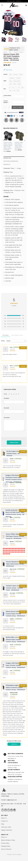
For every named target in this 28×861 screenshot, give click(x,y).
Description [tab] (7, 158)
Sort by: (5, 340)
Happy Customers (6, 830)
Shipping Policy (5, 846)
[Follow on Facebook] (2, 810)
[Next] (24, 23)
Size (5, 88)
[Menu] (2, 4)
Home (5, 52)
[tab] (14, 164)
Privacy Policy (5, 843)
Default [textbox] (8, 340)
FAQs (2, 824)
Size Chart (9, 70)
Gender (5, 74)
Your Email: (6, 408)
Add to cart (17, 107)
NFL (10, 52)
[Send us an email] (11, 810)
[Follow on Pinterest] (14, 810)
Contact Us (18, 1)
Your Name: (6, 398)
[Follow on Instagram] (5, 810)
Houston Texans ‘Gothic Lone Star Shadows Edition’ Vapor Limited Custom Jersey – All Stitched (8, 146)
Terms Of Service (6, 849)
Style (5, 80)
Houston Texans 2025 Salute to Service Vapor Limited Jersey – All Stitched (19, 145)
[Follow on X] (8, 810)
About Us (4, 818)
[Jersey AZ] (14, 5)
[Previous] (3, 23)
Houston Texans (18, 52)
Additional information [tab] (11, 161)
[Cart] (26, 5)
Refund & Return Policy (8, 840)
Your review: (7, 417)
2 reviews (14, 62)
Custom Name (7, 95)
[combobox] (16, 341)
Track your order (11, 1)
